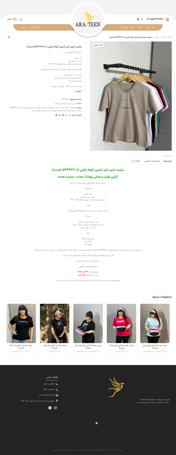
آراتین (74, 103)
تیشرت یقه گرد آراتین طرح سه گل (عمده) (121, 346)
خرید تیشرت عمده (68, 110)
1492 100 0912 (49, 384)
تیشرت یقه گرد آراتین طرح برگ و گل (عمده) (88, 346)
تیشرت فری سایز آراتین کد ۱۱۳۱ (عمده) (21, 346)
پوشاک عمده (70, 107)
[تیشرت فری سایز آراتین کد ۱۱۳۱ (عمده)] (21, 323)
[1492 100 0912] (57, 384)
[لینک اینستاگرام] (142, 19)
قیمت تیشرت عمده (39, 110)
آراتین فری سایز (65, 103)
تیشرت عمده (66, 176)
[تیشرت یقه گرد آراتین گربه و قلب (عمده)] (54, 323)
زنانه (164, 37)
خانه (170, 37)
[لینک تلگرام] (138, 19)
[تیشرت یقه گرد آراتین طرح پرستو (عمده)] (155, 323)
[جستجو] (21, 19)
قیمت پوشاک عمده (54, 110)
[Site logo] (88, 19)
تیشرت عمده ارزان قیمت (56, 107)
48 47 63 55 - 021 (46, 395)
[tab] (167, 160)
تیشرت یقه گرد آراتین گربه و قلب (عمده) (54, 346)
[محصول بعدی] (5, 37)
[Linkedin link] (59, 115)
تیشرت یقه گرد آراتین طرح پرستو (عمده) (155, 346)
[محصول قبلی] (12, 37)
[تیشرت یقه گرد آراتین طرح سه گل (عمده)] (121, 323)
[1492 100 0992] (57, 390)
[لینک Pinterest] (63, 115)
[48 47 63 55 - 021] (57, 395)
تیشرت (156, 37)
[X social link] (66, 115)
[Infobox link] (157, 19)
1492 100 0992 (48, 390)
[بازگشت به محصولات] (8, 37)
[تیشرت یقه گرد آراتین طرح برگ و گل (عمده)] (88, 323)
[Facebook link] (69, 115)
